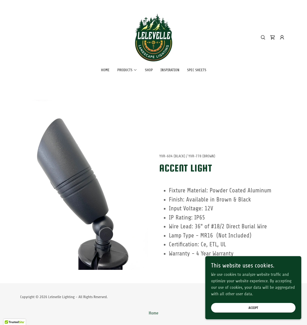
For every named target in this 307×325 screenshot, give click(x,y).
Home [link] (105, 70)
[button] (282, 37)
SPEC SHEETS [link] (196, 70)
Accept (253, 308)
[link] (153, 37)
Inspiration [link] (169, 70)
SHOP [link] (149, 70)
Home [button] (153, 313)
